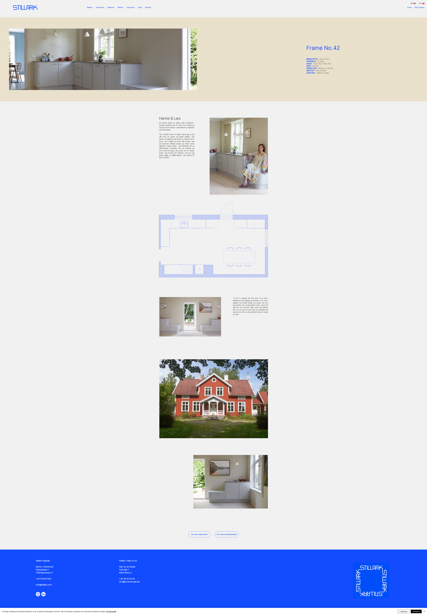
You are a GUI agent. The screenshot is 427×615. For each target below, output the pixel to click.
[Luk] (424, 611)
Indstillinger (404, 611)
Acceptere (416, 611)
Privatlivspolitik (111, 611)
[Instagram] (38, 594)
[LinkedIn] (43, 594)
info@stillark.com (44, 585)
